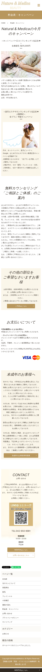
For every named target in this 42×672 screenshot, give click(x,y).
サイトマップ (7, 622)
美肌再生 (5, 587)
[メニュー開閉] (39, 5)
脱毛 (4, 592)
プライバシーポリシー (10, 618)
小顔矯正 (5, 600)
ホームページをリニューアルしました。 (17, 645)
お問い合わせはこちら (21, 555)
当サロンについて (8, 583)
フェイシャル (7, 596)
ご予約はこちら (21, 306)
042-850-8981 (23, 531)
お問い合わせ (7, 613)
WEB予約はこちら (21, 670)
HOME (3, 23)
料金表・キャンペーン (10, 609)
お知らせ (5, 634)
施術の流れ (6, 605)
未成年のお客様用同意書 (21, 455)
